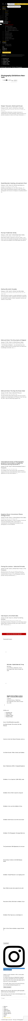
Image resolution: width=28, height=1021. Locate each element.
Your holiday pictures (8, 45)
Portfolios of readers (8, 44)
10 (9, 80)
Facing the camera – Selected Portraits (13, 566)
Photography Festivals (8, 33)
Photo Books (7, 40)
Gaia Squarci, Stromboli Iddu (9, 615)
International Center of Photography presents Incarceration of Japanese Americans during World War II (12, 463)
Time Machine (6, 21)
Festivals (6, 17)
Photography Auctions (8, 34)
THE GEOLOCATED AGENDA (9, 24)
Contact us (4, 48)
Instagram (6, 61)
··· (8, 80)
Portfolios (4, 42)
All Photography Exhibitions (12, 27)
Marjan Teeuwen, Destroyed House (12, 106)
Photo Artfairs (7, 31)
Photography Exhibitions (9, 26)
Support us (4, 49)
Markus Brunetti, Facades (9, 289)
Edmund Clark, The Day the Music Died (13, 391)
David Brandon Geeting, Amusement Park (14, 183)
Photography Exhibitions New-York (13, 30)
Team (5, 1007)
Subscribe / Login (6, 52)
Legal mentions (7, 1010)
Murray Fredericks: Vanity (8, 233)
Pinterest (6, 64)
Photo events (5, 23)
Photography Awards (8, 37)
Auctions (6, 19)
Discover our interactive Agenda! (14, 634)
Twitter (5, 59)
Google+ (5, 62)
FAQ (3, 47)
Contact (5, 1014)
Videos (6, 20)
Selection (4, 41)
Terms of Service (7, 1012)
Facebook (6, 58)
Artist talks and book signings (9, 38)
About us (5, 1006)
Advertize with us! (7, 1013)
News (6, 16)
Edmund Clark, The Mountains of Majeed (13, 340)
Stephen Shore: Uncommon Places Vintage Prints (12, 515)
